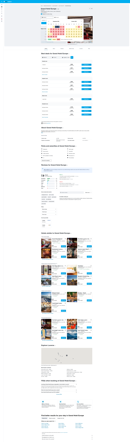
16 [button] (78, 31)
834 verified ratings (48, 14)
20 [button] (48, 34)
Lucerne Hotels (61, 5)
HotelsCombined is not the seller (48, 435)
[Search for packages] (1, 11)
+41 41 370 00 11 (44, 12)
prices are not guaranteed (63, 432)
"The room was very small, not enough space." (69, 184)
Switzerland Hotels (46, 5)
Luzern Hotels (54, 5)
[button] (2, 1)
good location (54, 196)
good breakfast (44, 196)
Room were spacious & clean (66, 179)
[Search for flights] (1, 5)
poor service (44, 203)
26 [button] (63, 34)
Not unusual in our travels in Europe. (67, 183)
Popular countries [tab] (52, 418)
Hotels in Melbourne (78, 423)
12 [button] (63, 29)
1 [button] (53, 26)
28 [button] (51, 36)
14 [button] (51, 31)
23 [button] (78, 34)
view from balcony (44, 201)
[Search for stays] (1, 7)
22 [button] (53, 34)
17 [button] (58, 31)
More (42, 132)
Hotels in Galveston (44, 427)
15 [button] (53, 31)
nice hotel (43, 199)
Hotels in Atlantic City (62, 426)
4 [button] (66, 29)
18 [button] (60, 31)
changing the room (45, 194)
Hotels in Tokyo (61, 427)
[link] (47, 259)
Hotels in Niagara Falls (79, 427)
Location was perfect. (65, 177)
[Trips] (1, 16)
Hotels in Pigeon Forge (45, 424)
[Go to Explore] (1, 13)
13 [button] (48, 31)
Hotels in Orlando (61, 424)
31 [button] (81, 36)
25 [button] (60, 34)
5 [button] (63, 26)
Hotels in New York (44, 426)
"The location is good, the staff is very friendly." (69, 176)
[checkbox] (46, 221)
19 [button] (63, 31)
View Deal (63, 246)
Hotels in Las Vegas (44, 423)
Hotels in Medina (78, 424)
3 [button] (58, 26)
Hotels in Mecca (61, 423)
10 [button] (58, 29)
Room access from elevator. (66, 186)
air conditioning (48, 199)
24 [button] (58, 34)
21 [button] (51, 34)
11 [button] (60, 29)
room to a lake (51, 194)
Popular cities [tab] (44, 418)
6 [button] (48, 29)
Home (42, 5)
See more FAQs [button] (59, 394)
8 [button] (53, 29)
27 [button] (48, 36)
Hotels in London (78, 426)
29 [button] (53, 36)
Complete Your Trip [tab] (60, 418)
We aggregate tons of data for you (48, 437)
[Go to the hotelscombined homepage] (8, 1)
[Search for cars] (1, 9)
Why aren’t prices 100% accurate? (48, 439)
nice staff (49, 196)
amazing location (51, 201)
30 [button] (78, 36)
